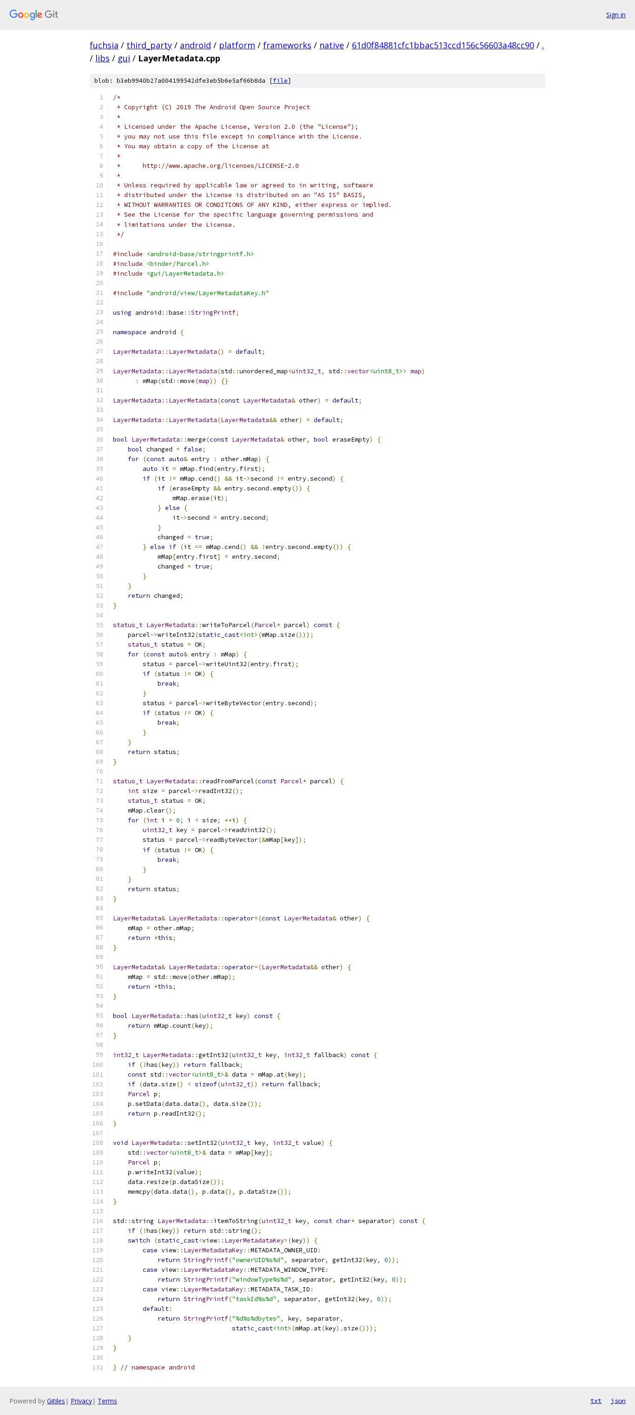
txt (596, 1400)
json (618, 1400)
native (331, 45)
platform (237, 45)
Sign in (616, 14)
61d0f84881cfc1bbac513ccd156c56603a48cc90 (443, 45)
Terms (107, 1400)
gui (124, 58)
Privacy (81, 1400)
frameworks (287, 45)
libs (102, 58)
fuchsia (104, 45)
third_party (149, 45)
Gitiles (56, 1400)
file (280, 81)
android (195, 45)
